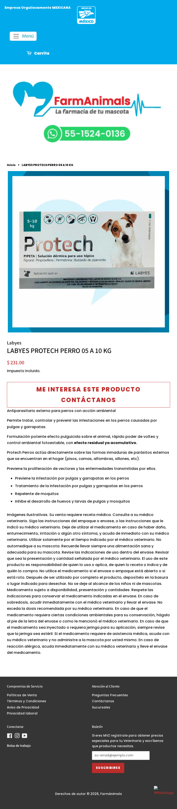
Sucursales (101, 707)
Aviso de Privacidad (23, 707)
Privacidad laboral (22, 713)
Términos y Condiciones (26, 701)
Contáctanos (103, 701)
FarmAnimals (111, 794)
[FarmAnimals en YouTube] (24, 737)
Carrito (41, 53)
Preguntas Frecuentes (110, 695)
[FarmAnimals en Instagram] (17, 737)
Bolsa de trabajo (19, 745)
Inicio (11, 165)
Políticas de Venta (22, 695)
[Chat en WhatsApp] (163, 795)
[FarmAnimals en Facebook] (9, 737)
